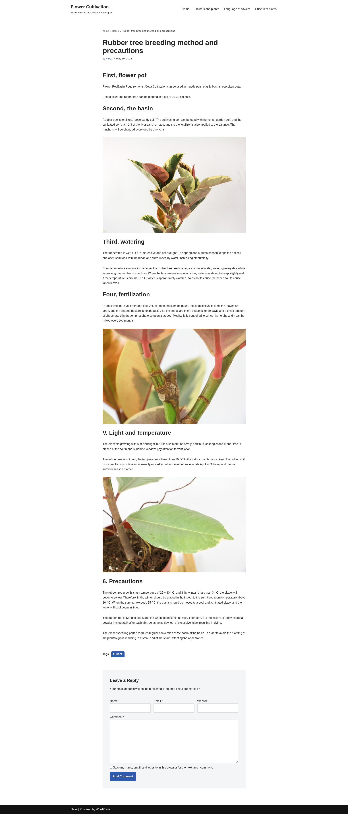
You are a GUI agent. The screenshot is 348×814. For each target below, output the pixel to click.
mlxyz (109, 58)
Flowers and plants (206, 9)
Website (202, 701)
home (106, 30)
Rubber (118, 654)
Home (185, 9)
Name (114, 701)
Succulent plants (266, 9)
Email (158, 701)
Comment (117, 716)
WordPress (103, 809)
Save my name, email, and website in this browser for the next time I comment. (163, 767)
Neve (74, 809)
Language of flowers (237, 9)
